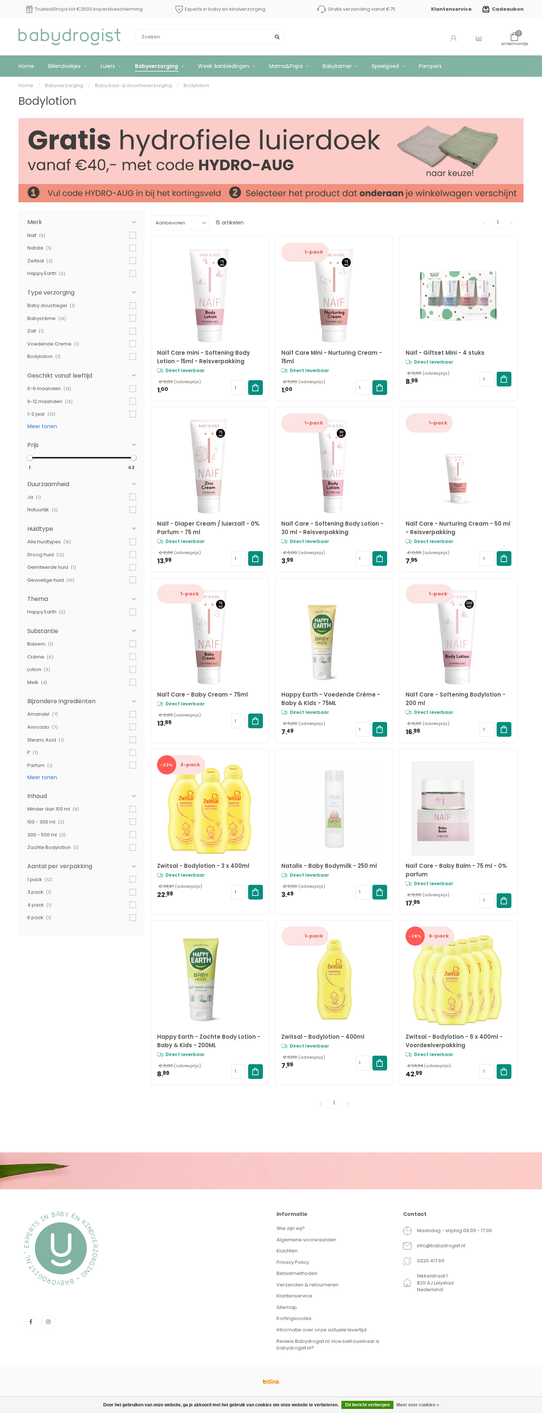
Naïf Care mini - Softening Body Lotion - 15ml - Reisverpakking (203, 357)
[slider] (29, 457)
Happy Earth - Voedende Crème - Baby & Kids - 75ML (330, 699)
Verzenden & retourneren (307, 1284)
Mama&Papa (286, 66)
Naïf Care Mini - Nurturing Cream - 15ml (331, 357)
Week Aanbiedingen (223, 66)
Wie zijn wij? (291, 1228)
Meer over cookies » (417, 1404)
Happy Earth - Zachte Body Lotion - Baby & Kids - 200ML (208, 1041)
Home (26, 66)
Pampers (430, 66)
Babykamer (337, 66)
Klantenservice (451, 9)
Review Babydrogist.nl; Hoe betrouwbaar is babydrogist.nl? (328, 1345)
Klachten (287, 1250)
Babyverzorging (156, 66)
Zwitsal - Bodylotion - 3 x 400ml (203, 866)
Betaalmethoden (297, 1273)
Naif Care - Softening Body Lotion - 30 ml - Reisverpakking (332, 528)
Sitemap (287, 1307)
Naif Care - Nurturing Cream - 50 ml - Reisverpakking (458, 528)
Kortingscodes (294, 1318)
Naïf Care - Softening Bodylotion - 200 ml (455, 699)
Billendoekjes (64, 66)
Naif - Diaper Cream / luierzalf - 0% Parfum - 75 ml (208, 528)
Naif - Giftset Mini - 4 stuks (445, 353)
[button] (81, 222)
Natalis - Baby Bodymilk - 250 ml (329, 866)
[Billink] (271, 1381)
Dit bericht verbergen (367, 1404)
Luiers (108, 66)
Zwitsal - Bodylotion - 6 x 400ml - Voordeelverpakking (454, 1041)
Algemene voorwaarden (306, 1239)
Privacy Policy (293, 1262)
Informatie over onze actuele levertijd (321, 1329)
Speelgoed (385, 66)
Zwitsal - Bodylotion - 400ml (322, 1037)
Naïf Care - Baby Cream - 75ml (202, 694)
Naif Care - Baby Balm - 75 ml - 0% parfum (456, 870)
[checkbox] (81, 235)
